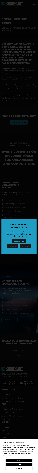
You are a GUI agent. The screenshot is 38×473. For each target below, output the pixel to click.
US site (13, 246)
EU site (25, 246)
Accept (19, 460)
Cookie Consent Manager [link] (9, 442)
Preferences (19, 468)
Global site (19, 241)
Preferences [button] (10, 455)
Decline (19, 464)
